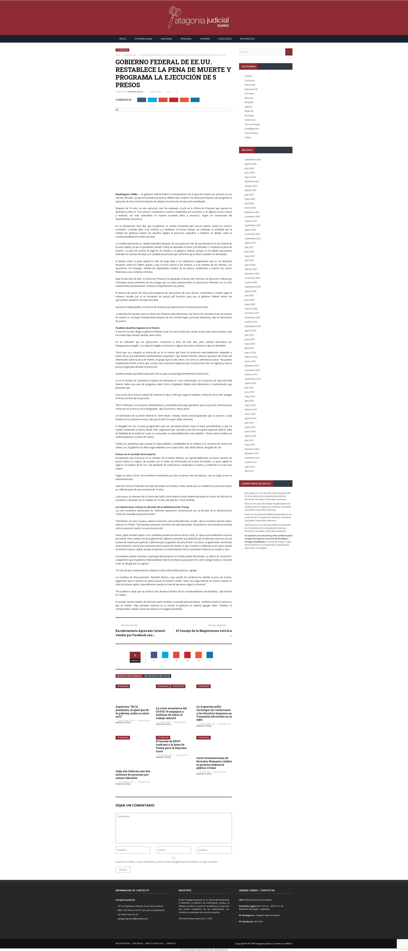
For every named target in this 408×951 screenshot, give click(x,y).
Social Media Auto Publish (191, 949)
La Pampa (249, 93)
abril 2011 (249, 470)
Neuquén (249, 102)
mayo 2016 (250, 343)
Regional (186, 38)
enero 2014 (250, 431)
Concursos (225, 38)
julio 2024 (249, 168)
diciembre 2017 (252, 313)
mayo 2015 (250, 396)
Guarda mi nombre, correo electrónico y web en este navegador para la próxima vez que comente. (167, 861)
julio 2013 (249, 440)
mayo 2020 (250, 304)
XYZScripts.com (221, 949)
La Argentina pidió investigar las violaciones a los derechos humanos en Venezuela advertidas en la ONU (214, 713)
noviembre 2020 (252, 277)
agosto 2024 (250, 163)
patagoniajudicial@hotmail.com (133, 918)
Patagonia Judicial (135, 92)
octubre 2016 (251, 321)
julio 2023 (249, 194)
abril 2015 (249, 400)
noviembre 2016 (252, 317)
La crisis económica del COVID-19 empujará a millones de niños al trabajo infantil (171, 713)
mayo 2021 (250, 256)
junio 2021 (249, 251)
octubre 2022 (251, 220)
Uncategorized (178, 686)
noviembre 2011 (252, 457)
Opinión (205, 38)
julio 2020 (249, 295)
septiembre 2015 (253, 378)
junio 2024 (249, 172)
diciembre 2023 (252, 181)
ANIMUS (288, 943)
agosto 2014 (250, 418)
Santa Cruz (250, 119)
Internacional (144, 38)
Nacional (166, 38)
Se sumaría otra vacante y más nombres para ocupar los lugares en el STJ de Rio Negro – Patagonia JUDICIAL (268, 538)
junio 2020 (249, 299)
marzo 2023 (250, 207)
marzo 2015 (250, 405)
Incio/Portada (123, 943)
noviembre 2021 (252, 234)
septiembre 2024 (253, 159)
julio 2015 (249, 387)
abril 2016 (249, 348)
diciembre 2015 (252, 365)
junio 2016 (249, 339)
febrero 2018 (251, 308)
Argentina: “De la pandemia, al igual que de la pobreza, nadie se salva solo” (132, 711)
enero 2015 (250, 413)
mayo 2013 (250, 444)
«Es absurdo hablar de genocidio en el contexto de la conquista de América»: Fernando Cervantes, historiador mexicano (268, 496)
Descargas (137, 943)
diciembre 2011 (252, 453)
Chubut (248, 75)
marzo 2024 (250, 177)
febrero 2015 (251, 409)
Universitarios (251, 133)
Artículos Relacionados (129, 676)
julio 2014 (249, 422)
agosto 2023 (250, 190)
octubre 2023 (251, 185)
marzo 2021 (250, 264)
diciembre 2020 (252, 273)
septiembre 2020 (253, 286)
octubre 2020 (251, 282)
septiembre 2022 (253, 225)
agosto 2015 (250, 383)
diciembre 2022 (252, 212)
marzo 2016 (250, 352)
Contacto (171, 943)
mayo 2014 (250, 427)
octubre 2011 (251, 462)
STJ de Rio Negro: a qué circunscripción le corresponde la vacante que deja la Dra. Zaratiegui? (268, 544)
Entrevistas (247, 38)
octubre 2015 (251, 374)
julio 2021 (249, 247)
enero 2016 (250, 361)
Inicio (122, 38)
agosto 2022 (250, 229)
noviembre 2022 (252, 216)
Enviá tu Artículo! (154, 943)
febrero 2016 (251, 356)
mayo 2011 (250, 466)
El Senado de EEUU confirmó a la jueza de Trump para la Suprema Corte (171, 746)
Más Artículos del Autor (157, 676)
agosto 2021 (250, 242)
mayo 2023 (250, 198)
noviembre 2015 (252, 370)
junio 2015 (249, 391)
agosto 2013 (250, 435)
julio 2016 (249, 335)
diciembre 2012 (252, 449)
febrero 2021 (251, 269)
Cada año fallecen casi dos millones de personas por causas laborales (133, 774)
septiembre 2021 (253, 238)
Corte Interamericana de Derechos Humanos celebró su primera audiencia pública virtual (214, 762)
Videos (248, 137)
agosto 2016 (250, 330)
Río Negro (249, 115)
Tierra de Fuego (252, 124)
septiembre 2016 (253, 326)
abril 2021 (249, 260)
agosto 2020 (250, 291)
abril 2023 (249, 203)
